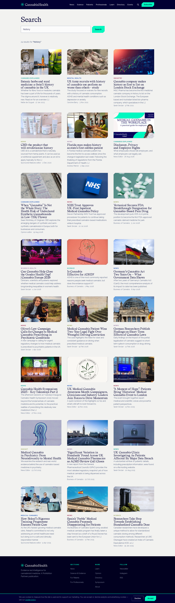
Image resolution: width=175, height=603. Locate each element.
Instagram (123, 573)
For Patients (74, 578)
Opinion (98, 573)
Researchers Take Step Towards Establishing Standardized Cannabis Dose (132, 521)
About (97, 587)
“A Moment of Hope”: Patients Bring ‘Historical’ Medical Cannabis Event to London (132, 392)
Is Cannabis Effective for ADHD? (80, 273)
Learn (112, 4)
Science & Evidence (78, 573)
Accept (150, 598)
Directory (121, 4)
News (72, 4)
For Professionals (77, 582)
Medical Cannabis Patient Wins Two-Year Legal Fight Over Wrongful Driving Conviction (87, 331)
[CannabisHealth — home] (34, 4)
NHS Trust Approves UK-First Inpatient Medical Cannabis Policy (83, 208)
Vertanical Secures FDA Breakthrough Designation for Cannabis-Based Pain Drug (133, 208)
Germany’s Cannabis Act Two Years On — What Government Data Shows (129, 274)
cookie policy (30, 600)
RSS (121, 578)
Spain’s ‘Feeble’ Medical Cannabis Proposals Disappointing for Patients (84, 521)
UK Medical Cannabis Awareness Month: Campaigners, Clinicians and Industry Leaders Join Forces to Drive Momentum (87, 393)
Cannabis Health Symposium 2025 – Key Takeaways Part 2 (39, 390)
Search (98, 29)
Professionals (101, 4)
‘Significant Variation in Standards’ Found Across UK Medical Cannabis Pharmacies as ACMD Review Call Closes (86, 457)
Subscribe (148, 4)
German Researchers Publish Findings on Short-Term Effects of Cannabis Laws (132, 331)
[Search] (138, 4)
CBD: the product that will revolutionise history (37, 146)
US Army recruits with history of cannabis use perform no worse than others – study (86, 84)
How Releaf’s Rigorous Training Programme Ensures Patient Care (35, 521)
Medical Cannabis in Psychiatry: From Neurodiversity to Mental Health (41, 455)
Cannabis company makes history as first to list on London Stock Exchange (130, 84)
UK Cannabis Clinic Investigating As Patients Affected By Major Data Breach (133, 455)
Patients (89, 4)
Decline (138, 598)
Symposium (99, 582)
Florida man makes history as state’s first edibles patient (85, 146)
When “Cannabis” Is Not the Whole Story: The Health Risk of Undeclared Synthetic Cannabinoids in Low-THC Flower (38, 211)
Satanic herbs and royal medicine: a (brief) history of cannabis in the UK (37, 84)
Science (80, 4)
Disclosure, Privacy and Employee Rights (127, 146)
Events (130, 4)
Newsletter (124, 569)
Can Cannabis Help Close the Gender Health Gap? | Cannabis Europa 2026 (37, 274)
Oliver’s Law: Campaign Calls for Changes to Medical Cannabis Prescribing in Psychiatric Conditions (39, 333)
